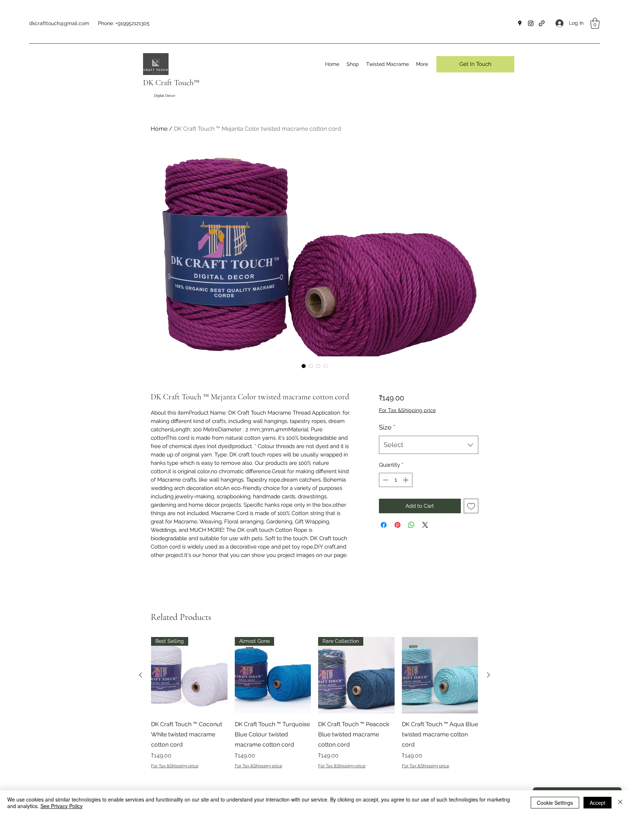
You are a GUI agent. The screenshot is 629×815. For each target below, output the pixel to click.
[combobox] (428, 445)
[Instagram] (530, 23)
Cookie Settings (555, 802)
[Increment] (406, 480)
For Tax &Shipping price (407, 410)
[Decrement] (385, 480)
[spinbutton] (395, 480)
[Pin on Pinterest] (397, 525)
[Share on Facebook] (383, 525)
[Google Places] (519, 23)
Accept (597, 802)
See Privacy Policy (61, 806)
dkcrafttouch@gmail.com (59, 23)
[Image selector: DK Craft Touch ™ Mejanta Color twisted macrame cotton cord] (303, 365)
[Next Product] (488, 674)
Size (387, 427)
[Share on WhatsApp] (411, 525)
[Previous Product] (140, 674)
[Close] (620, 802)
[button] (595, 23)
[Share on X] (425, 525)
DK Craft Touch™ (171, 82)
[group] (314, 703)
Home (159, 128)
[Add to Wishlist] (471, 506)
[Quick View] (440, 675)
